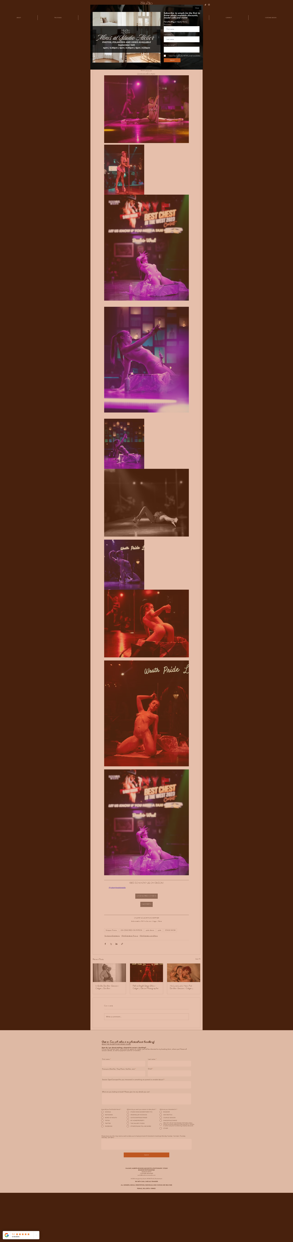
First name (167, 24)
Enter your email (169, 45)
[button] (197, 8)
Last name (167, 34)
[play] (155, 14)
